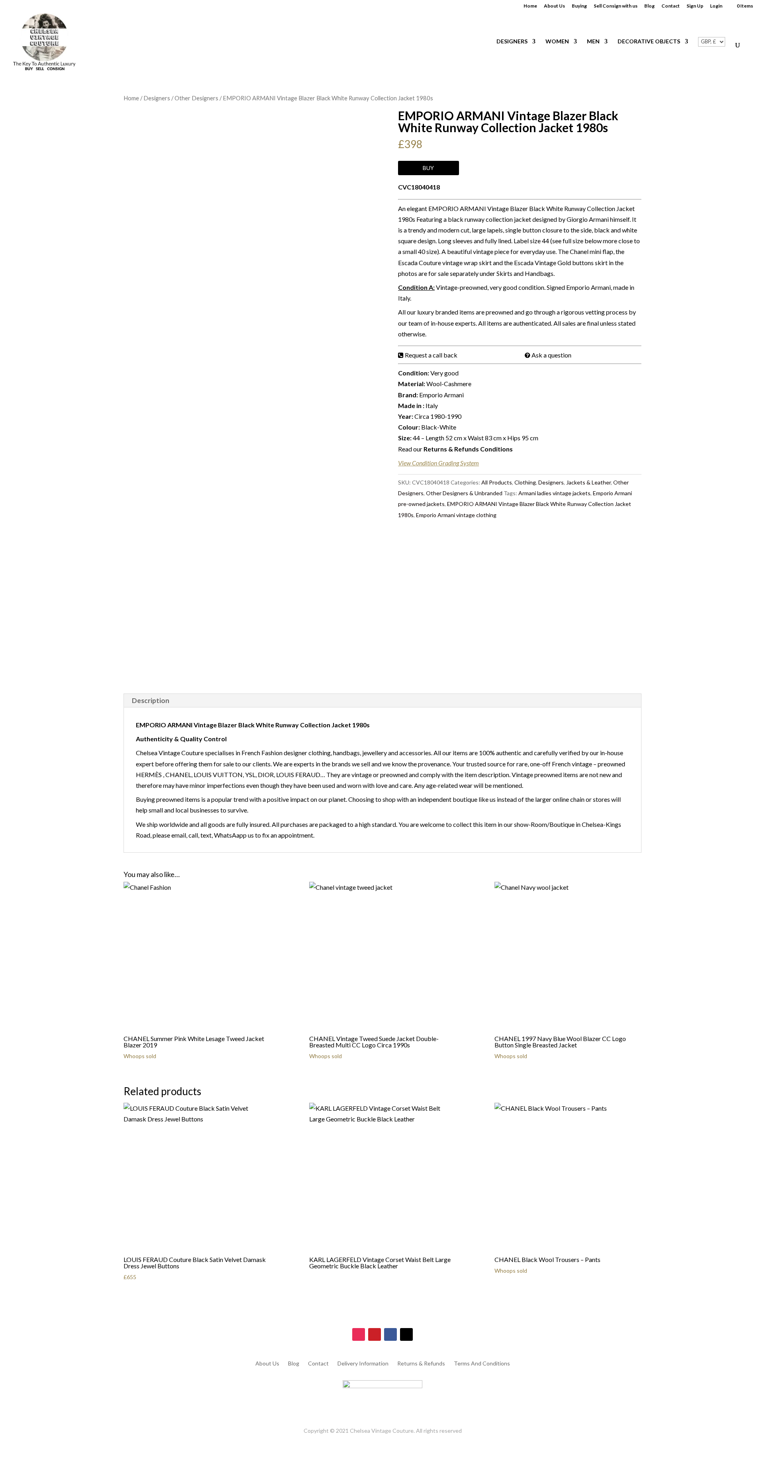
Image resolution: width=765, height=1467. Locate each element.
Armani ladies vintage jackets (554, 493)
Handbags (539, 273)
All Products (496, 482)
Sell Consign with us (616, 6)
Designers (512, 42)
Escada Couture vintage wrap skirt (445, 262)
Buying (579, 6)
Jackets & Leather (588, 482)
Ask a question (551, 355)
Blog (649, 6)
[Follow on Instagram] (358, 1334)
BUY (428, 167)
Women (557, 42)
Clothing (525, 482)
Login (716, 6)
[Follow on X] (406, 1334)
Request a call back (431, 355)
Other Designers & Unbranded (464, 493)
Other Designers (196, 98)
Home (530, 6)
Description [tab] (150, 700)
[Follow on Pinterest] (374, 1334)
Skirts (504, 273)
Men (593, 42)
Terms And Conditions (482, 1364)
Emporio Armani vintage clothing (456, 515)
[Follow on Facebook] (390, 1334)
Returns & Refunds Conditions (468, 449)
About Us (554, 6)
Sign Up (695, 6)
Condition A (415, 287)
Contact (670, 6)
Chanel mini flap (591, 251)
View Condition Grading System (438, 463)
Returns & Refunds (421, 1364)
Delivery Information (362, 1364)
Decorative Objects (649, 42)
